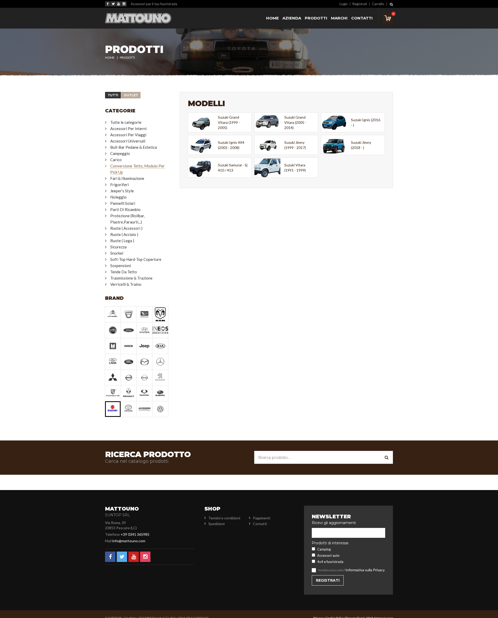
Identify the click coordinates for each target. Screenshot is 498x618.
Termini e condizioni (224, 518)
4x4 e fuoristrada (330, 562)
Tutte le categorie (125, 122)
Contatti (362, 18)
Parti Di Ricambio (125, 209)
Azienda (291, 18)
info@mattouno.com (128, 541)
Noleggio (118, 197)
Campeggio (120, 153)
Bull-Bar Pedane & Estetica (133, 147)
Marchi (339, 18)
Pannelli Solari (122, 203)
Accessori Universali (127, 141)
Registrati (359, 4)
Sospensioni (120, 265)
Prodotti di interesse (330, 543)
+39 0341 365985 (135, 534)
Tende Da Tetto (123, 271)
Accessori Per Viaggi (128, 134)
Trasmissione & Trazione (131, 278)
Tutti (113, 95)
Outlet (131, 95)
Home (272, 18)
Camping (324, 549)
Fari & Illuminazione (127, 178)
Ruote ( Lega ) (122, 240)
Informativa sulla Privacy (365, 570)
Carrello (378, 4)
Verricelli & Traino (125, 284)
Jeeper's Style (122, 190)
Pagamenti (261, 518)
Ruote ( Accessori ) (126, 228)
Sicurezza (118, 247)
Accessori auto (328, 555)
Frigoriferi (119, 184)
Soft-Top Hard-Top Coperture (135, 259)
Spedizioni (216, 523)
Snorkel (116, 253)
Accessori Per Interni (128, 128)
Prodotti (316, 18)
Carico (116, 159)
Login (344, 4)
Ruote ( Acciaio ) (124, 234)
